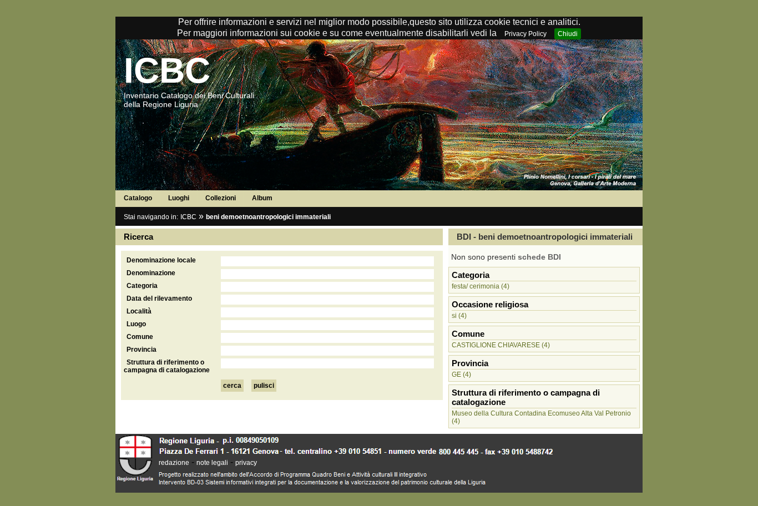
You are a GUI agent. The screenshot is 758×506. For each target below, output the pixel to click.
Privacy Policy (525, 34)
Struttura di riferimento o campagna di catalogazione (167, 366)
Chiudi (568, 34)
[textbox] (327, 261)
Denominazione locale (161, 260)
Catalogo (138, 198)
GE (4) (461, 374)
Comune (140, 337)
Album (262, 198)
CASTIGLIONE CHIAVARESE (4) (501, 345)
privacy (246, 463)
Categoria (142, 286)
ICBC (167, 70)
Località (139, 311)
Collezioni (220, 198)
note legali (212, 463)
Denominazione (151, 273)
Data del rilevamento (159, 298)
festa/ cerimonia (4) (480, 286)
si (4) (459, 316)
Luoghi (178, 198)
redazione (174, 463)
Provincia (141, 349)
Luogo (136, 324)
